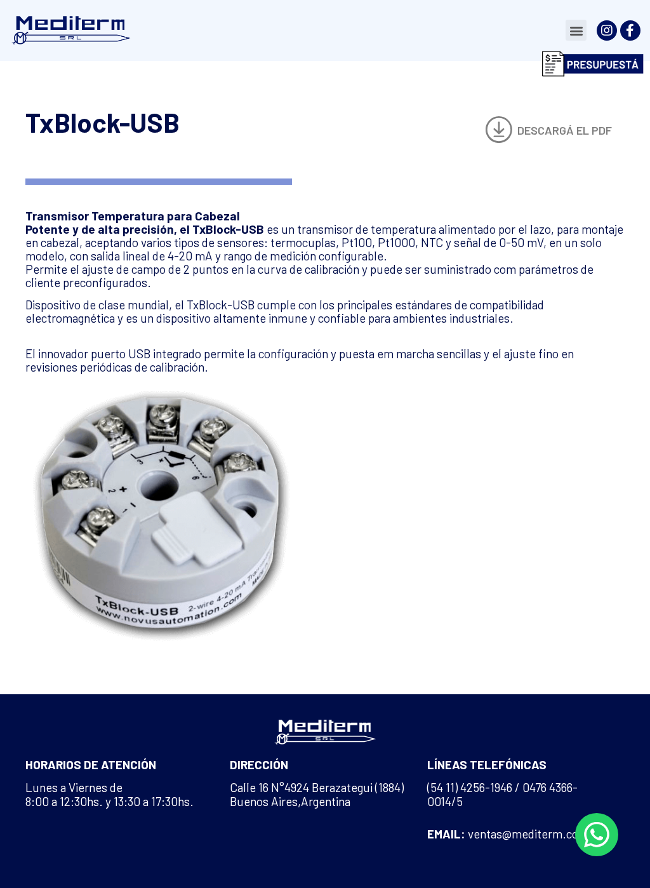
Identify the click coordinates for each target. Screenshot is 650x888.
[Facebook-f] (630, 30)
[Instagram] (607, 30)
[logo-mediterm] (69, 31)
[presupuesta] (593, 64)
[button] (576, 30)
